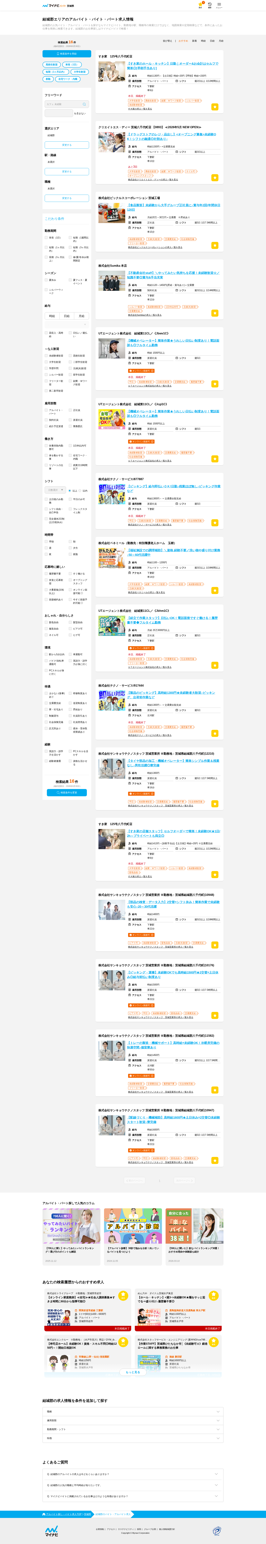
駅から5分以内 (56, 654)
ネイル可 (53, 635)
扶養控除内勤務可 (56, 447)
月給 (82, 316)
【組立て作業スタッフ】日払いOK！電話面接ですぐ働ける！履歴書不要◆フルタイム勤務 (172, 620)
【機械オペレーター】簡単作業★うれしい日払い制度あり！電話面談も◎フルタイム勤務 (173, 343)
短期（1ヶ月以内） (56, 71)
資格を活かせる (80, 763)
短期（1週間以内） (80, 239)
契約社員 (53, 420)
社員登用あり (80, 722)
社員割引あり (80, 715)
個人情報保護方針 (167, 1529)
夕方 (75, 548)
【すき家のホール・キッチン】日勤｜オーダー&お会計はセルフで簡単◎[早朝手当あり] (172, 66)
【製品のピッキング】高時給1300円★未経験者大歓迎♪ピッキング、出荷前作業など (171, 695)
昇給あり (78, 709)
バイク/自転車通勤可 (56, 662)
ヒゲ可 (76, 635)
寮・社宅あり (56, 709)
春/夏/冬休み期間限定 (81, 259)
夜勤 (48, 79)
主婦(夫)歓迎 (79, 368)
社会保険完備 (56, 722)
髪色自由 (53, 622)
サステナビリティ (126, 1529)
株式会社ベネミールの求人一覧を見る (146, 592)
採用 (139, 1529)
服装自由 (53, 628)
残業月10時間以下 (80, 467)
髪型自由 (78, 622)
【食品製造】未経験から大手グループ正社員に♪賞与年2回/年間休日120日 (173, 207)
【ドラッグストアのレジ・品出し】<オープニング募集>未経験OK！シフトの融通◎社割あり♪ (171, 137)
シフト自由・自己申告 (56, 511)
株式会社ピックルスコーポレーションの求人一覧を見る (155, 247)
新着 (194, 40)
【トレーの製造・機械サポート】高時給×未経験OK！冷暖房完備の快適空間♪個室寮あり (173, 1045)
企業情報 (100, 1529)
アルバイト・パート (56, 412)
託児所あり (55, 728)
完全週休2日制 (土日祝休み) (56, 520)
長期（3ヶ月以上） (56, 259)
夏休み (52, 280)
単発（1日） (72, 64)
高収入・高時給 (56, 335)
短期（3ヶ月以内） (80, 249)
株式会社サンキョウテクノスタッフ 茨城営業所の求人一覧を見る (160, 805)
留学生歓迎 (79, 374)
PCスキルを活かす (80, 753)
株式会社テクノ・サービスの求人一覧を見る (150, 524)
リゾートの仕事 (56, 467)
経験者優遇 (55, 761)
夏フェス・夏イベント (80, 282)
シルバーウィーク (56, 291)
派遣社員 (78, 420)
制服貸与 (53, 715)
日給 (67, 316)
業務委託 (78, 426)
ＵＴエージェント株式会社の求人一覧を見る (150, 386)
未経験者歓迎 (56, 355)
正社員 (76, 410)
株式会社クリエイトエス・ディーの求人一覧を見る (153, 179)
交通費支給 (55, 703)
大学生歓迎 (80, 71)
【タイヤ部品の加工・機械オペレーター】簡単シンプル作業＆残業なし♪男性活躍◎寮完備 (173, 763)
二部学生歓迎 (80, 362)
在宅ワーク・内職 (67, 79)
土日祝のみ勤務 (56, 501)
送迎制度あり (80, 703)
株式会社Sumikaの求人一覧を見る (145, 315)
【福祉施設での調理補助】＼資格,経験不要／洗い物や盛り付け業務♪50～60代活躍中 (173, 553)
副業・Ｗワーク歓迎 (80, 383)
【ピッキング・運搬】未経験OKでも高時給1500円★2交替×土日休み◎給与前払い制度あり (172, 975)
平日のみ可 (79, 499)
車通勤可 (78, 654)
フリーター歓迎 (56, 383)
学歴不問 (53, 368)
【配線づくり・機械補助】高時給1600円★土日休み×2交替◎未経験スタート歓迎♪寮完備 (173, 1120)
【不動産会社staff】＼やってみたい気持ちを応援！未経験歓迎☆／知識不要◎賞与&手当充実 (173, 275)
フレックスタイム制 (80, 511)
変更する (67, 145)
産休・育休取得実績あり (80, 730)
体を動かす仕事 (56, 457)
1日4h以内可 (79, 445)
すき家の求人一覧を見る (140, 109)
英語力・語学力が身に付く (80, 662)
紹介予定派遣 (56, 426)
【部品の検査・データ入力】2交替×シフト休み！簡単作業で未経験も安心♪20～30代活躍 (173, 904)
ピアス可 (78, 628)
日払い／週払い (80, 335)
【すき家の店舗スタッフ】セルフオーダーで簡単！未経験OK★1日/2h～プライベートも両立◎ (173, 834)
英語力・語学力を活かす (56, 753)
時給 (52, 316)
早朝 (51, 541)
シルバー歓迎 (56, 374)
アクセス (111, 1529)
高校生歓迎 (52, 64)
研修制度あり (80, 693)
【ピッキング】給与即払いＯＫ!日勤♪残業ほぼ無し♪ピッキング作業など (174, 489)
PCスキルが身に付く (56, 672)
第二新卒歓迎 (56, 390)
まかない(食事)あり (57, 695)
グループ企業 (150, 1529)
